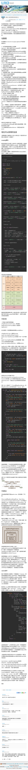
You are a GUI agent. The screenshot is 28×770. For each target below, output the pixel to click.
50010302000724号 (10, 763)
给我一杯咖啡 (10, 766)
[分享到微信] (22, 692)
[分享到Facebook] (19, 692)
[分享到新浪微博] (24, 692)
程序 (17, 19)
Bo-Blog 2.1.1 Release (22, 766)
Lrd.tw (5, 766)
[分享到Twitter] (20, 692)
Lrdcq (7, 19)
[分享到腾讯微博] (25, 692)
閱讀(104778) (22, 19)
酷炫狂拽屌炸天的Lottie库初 (20, 15)
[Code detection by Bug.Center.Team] (27, 766)
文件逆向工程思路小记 (8, 15)
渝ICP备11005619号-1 (19, 763)
